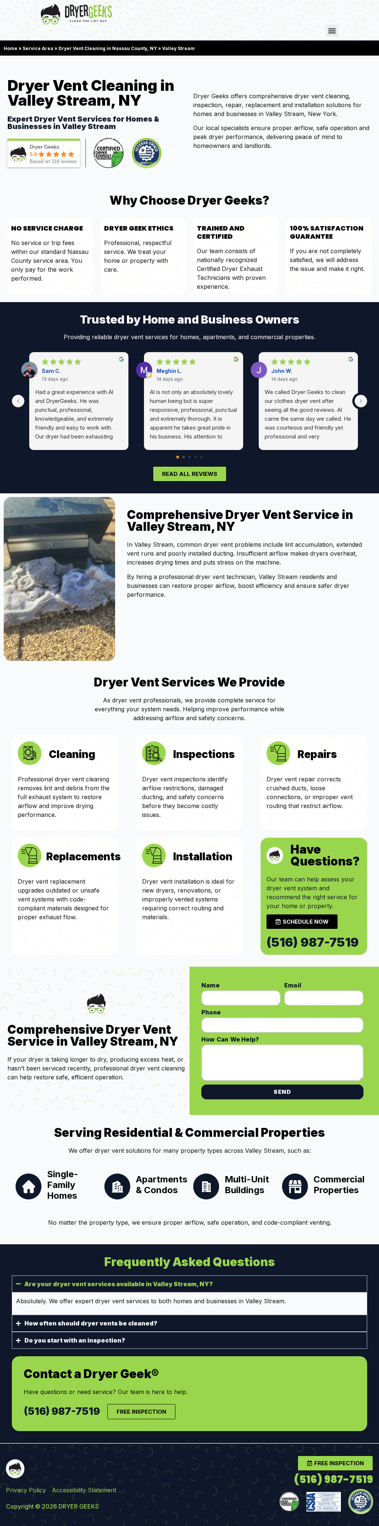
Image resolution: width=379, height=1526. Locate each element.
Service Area (38, 48)
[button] (332, 30)
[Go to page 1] (183, 457)
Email (292, 985)
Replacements (83, 856)
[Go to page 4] (201, 457)
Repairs (317, 754)
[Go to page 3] (195, 457)
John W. (281, 371)
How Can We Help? (230, 1039)
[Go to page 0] (177, 457)
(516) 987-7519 (312, 942)
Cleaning (72, 754)
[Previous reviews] (18, 401)
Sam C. (51, 371)
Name (210, 985)
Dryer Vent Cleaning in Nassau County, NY (107, 48)
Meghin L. (169, 371)
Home (10, 48)
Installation (202, 856)
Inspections (204, 754)
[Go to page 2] (189, 457)
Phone (211, 1012)
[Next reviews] (361, 401)
